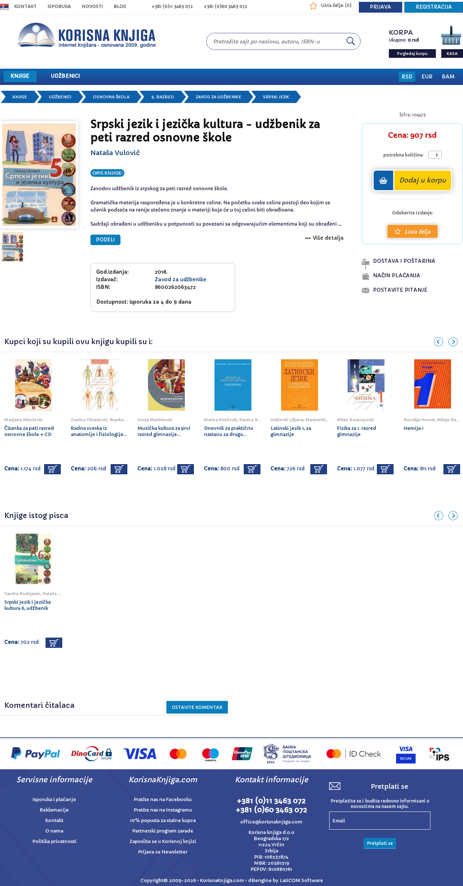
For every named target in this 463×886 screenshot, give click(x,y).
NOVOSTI (92, 6)
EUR (427, 76)
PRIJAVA (380, 7)
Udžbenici (60, 96)
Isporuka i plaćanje (54, 799)
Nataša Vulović (115, 153)
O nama (54, 831)
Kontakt (25, 6)
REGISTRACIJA (434, 7)
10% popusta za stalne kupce (163, 820)
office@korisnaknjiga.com (271, 822)
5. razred (162, 96)
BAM (448, 76)
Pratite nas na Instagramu (163, 810)
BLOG (120, 6)
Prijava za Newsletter (162, 852)
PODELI (105, 240)
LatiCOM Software (301, 880)
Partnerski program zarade (162, 831)
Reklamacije (54, 810)
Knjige (20, 96)
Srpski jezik (276, 96)
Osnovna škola (111, 96)
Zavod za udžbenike (218, 96)
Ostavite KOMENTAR (197, 707)
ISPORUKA (59, 6)
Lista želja (417, 231)
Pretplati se (380, 843)
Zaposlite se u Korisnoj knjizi (162, 841)
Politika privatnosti (54, 841)
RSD (407, 76)
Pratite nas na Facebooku (163, 799)
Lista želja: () (336, 5)
